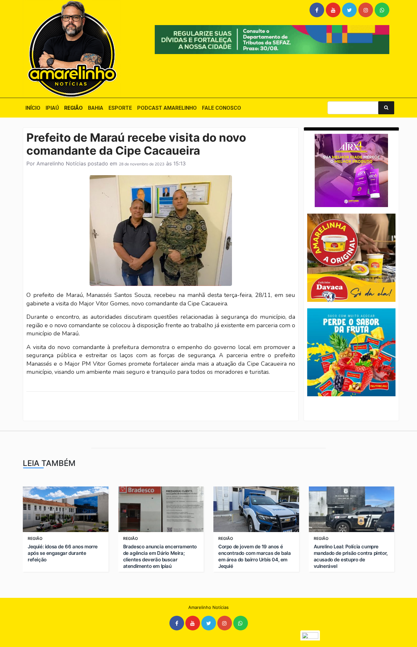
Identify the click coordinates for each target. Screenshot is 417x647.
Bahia (95, 108)
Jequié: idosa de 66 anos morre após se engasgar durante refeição (63, 553)
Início (32, 108)
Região (73, 108)
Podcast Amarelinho (167, 108)
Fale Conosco (221, 108)
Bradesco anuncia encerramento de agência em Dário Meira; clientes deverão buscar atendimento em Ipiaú (160, 556)
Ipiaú (52, 108)
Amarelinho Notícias (61, 163)
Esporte (120, 108)
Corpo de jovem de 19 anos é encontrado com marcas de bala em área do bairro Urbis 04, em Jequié (254, 556)
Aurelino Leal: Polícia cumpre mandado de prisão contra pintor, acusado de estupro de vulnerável (351, 556)
